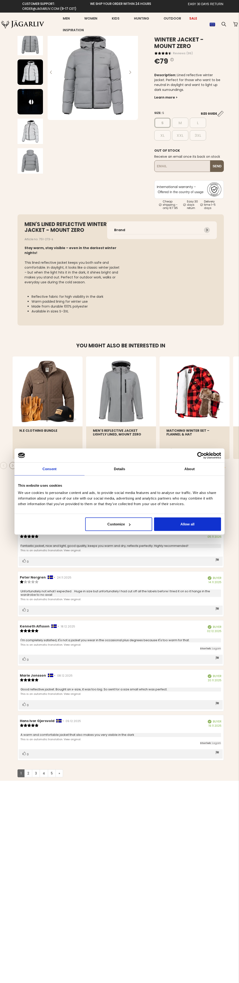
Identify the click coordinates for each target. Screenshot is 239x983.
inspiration (73, 30)
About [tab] (189, 469)
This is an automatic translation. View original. (50, 550)
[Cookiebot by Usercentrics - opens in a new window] (200, 455)
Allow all (187, 524)
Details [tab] (119, 469)
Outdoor (172, 18)
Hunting (141, 18)
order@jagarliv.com (40, 8)
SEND (217, 166)
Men (66, 18)
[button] (224, 24)
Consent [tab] (49, 469)
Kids (116, 18)
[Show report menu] (217, 560)
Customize (116, 524)
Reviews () (183, 53)
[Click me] (172, 59)
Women (90, 18)
